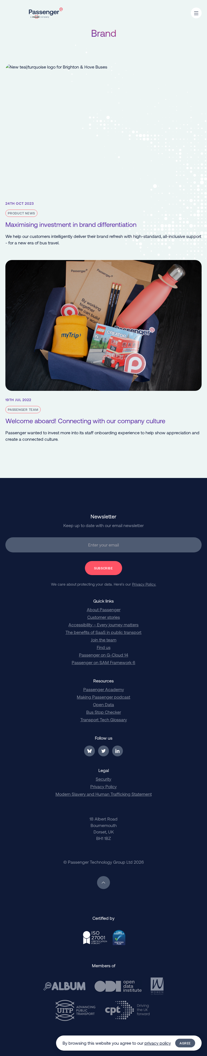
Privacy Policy (103, 786)
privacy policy (157, 1042)
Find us (104, 647)
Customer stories (103, 617)
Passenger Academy (103, 689)
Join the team (103, 639)
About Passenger (103, 609)
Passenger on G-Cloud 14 (103, 654)
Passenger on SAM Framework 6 (103, 662)
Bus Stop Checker (103, 712)
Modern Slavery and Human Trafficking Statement (104, 794)
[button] (196, 13)
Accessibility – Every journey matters (103, 624)
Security (103, 778)
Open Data (103, 704)
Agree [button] (185, 1043)
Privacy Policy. (144, 584)
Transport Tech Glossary (103, 719)
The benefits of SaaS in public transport (103, 632)
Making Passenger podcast (103, 696)
